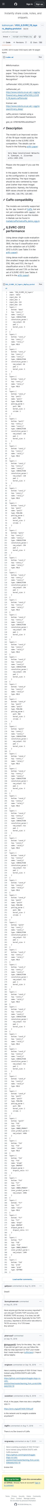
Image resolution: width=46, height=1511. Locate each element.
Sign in (29, 4)
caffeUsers (28, 1352)
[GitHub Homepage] (15, 1504)
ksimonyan (7, 25)
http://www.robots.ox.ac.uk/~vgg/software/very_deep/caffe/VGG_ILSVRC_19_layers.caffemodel (23, 95)
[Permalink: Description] (4, 128)
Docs (12, 1498)
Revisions (21, 42)
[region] (23, 170)
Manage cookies (29, 1498)
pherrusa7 (9, 1336)
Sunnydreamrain (12, 1301)
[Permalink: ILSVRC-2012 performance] (4, 229)
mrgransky (9, 1441)
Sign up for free (12, 1479)
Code (8, 42)
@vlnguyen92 (10, 1344)
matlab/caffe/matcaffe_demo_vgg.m (23, 221)
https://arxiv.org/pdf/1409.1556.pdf (18, 1409)
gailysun (8, 1286)
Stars (37, 42)
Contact (19, 1498)
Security (22, 1496)
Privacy (14, 1496)
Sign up (39, 4)
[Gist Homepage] (15, 4)
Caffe (29, 209)
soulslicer (9, 1396)
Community (37, 1496)
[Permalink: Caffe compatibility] (4, 200)
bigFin (7, 1426)
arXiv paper (32, 146)
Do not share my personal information (23, 1501)
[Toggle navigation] (3, 4)
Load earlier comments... (23, 1279)
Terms (7, 1496)
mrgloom (8, 1365)
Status (28, 1496)
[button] (35, 36)
